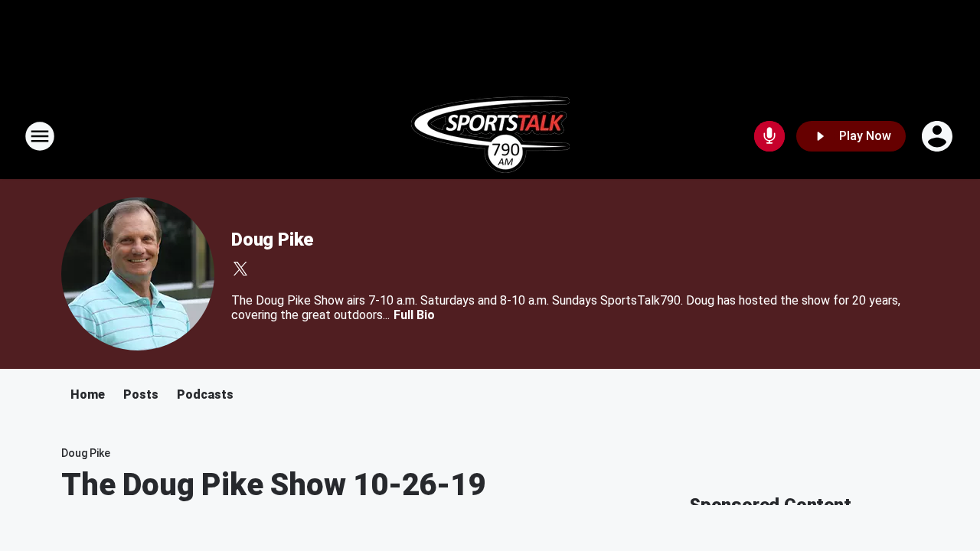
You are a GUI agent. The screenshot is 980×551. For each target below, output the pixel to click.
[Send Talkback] (769, 136)
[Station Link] (490, 136)
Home (87, 394)
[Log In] (939, 136)
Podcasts (205, 394)
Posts (140, 394)
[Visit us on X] (240, 268)
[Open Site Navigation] (39, 136)
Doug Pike (272, 239)
